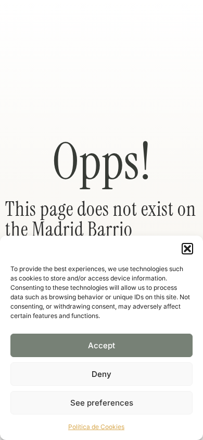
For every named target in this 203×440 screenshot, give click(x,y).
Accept (101, 345)
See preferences (101, 403)
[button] (187, 248)
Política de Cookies (96, 427)
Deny (101, 374)
